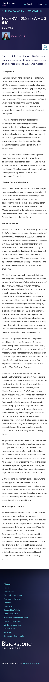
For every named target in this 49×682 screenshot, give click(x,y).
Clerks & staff (9, 591)
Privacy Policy (9, 629)
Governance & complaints (14, 636)
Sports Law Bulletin (11, 614)
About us (7, 584)
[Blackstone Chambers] (8, 4)
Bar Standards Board (31, 663)
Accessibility (8, 632)
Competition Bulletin (12, 610)
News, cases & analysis (12, 599)
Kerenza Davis (18, 36)
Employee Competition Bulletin (16, 617)
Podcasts (7, 603)
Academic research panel (13, 595)
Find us (6, 588)
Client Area (8, 606)
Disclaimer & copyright (12, 625)
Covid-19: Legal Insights (13, 621)
